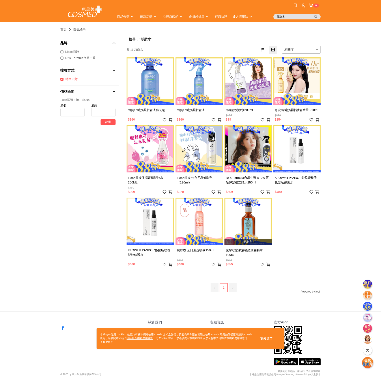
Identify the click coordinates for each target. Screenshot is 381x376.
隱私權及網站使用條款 (140, 338)
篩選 (108, 122)
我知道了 (266, 338)
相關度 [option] (289, 49)
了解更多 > (106, 342)
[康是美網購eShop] (84, 11)
